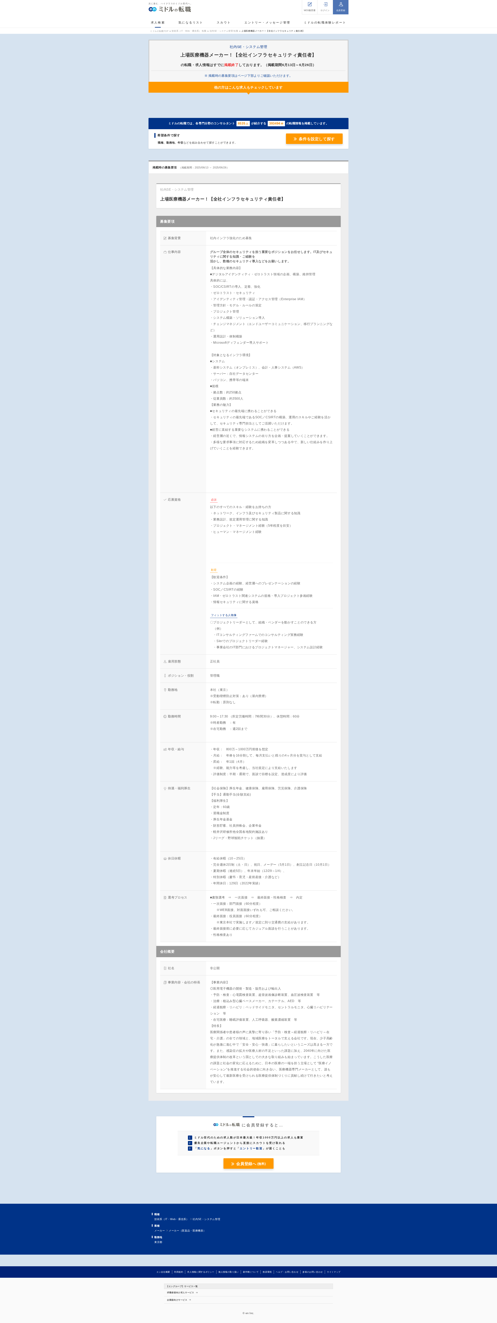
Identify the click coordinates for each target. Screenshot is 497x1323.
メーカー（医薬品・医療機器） (187, 1230)
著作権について (251, 1272)
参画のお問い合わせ (312, 1272)
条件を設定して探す (317, 139)
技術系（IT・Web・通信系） (171, 1219)
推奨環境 (267, 1272)
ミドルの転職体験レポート (325, 22)
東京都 (158, 1242)
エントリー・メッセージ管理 (267, 22)
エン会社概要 (163, 1272)
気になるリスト (190, 22)
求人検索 (158, 22)
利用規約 (178, 1272)
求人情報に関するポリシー (200, 1272)
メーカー (159, 1230)
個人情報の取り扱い (228, 1272)
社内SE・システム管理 (206, 1219)
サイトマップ (334, 1272)
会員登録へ (251, 1164)
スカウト (224, 22)
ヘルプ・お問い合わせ (287, 1272)
